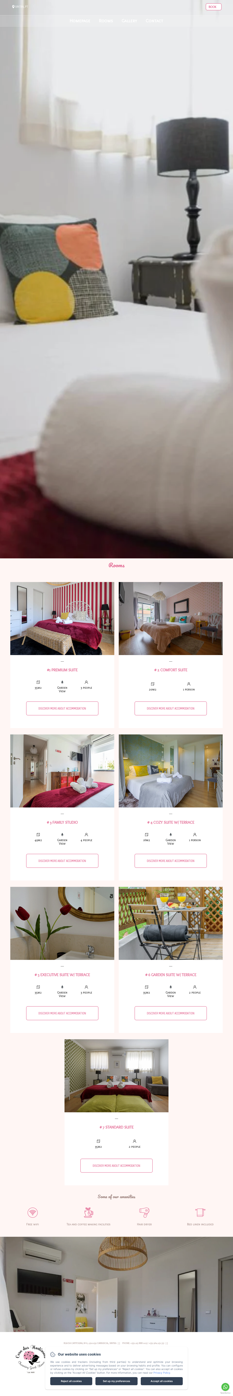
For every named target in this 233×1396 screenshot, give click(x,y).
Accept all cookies (162, 1381)
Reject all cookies (71, 1381)
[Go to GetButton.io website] (225, 1393)
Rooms (106, 20)
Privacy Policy (161, 1372)
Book (212, 7)
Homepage (80, 20)
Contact (154, 20)
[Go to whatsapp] (225, 1387)
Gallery (129, 20)
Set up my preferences (116, 1381)
